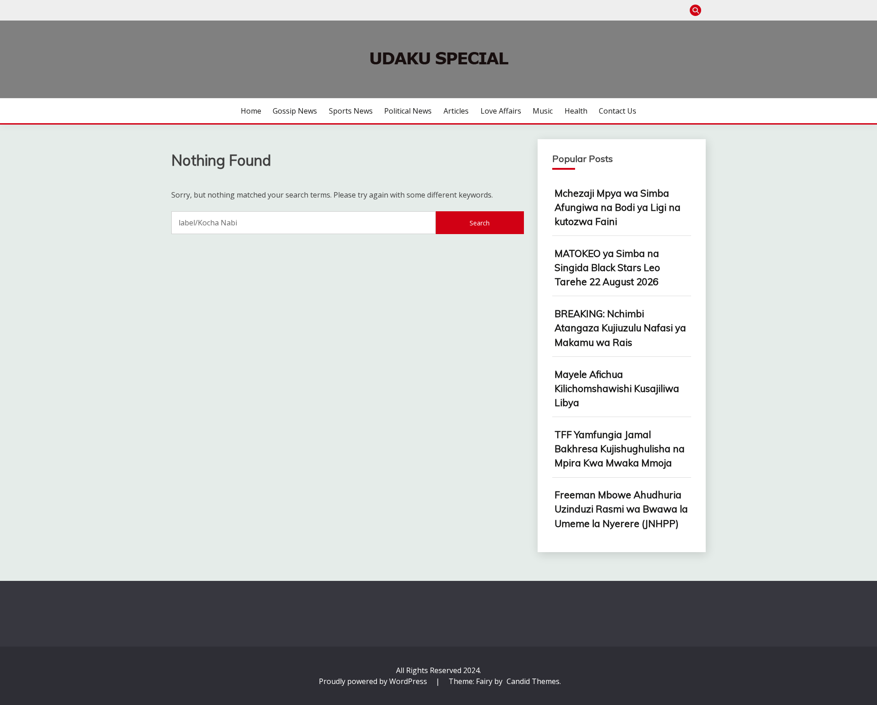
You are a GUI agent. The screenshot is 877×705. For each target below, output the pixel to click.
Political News (408, 111)
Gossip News (295, 111)
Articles (456, 111)
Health (576, 111)
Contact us (617, 111)
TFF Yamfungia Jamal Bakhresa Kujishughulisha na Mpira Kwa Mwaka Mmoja (620, 448)
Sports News (351, 111)
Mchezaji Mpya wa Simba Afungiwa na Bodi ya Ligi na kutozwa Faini (618, 207)
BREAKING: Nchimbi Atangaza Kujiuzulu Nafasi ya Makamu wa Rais (620, 328)
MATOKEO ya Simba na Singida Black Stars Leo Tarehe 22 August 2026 (607, 267)
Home (251, 111)
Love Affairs (501, 111)
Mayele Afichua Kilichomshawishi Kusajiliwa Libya (617, 388)
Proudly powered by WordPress (374, 681)
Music (543, 111)
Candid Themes (533, 681)
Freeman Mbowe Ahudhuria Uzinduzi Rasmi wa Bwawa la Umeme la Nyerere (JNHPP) (621, 509)
